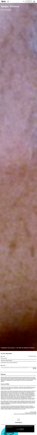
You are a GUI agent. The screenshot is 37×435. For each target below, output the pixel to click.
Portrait (16, 367)
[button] (23, 1)
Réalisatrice (13, 367)
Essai (20, 367)
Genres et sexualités (24, 367)
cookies (13, 426)
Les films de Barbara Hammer (5, 367)
